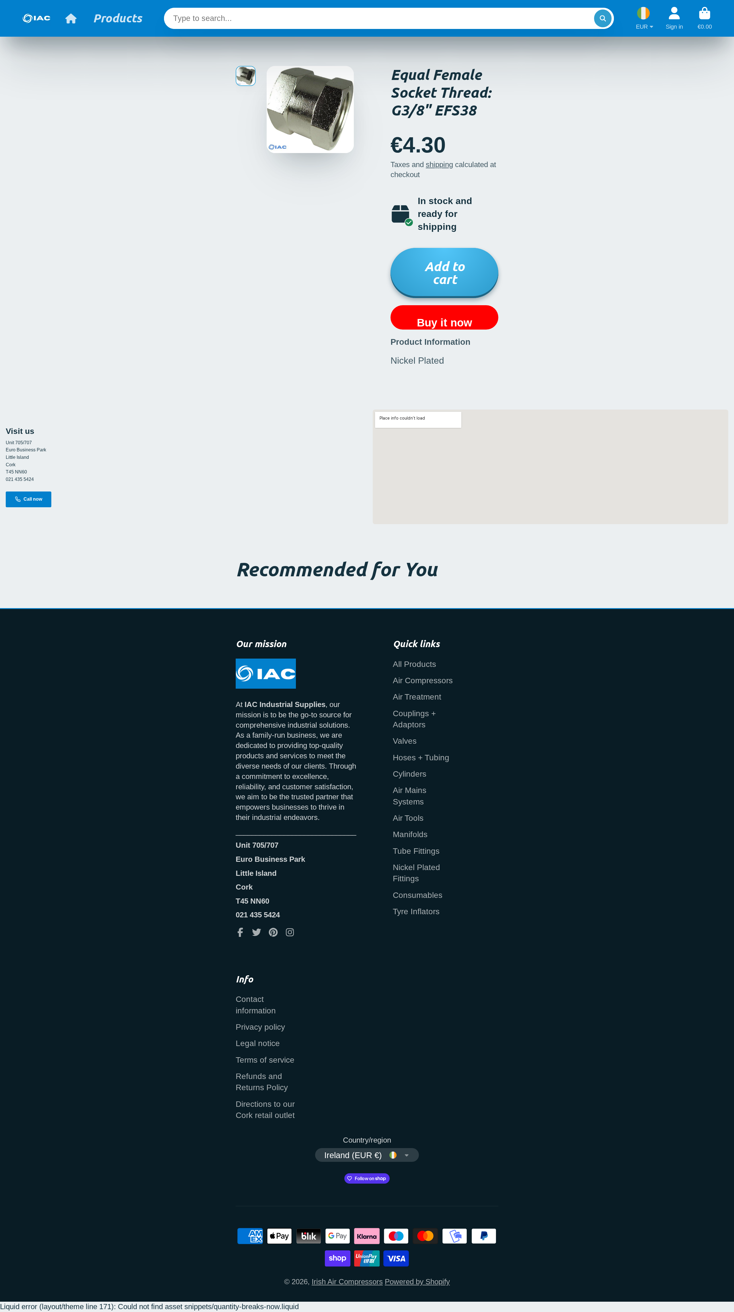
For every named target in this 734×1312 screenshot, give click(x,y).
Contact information (256, 1005)
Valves (405, 741)
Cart (705, 18)
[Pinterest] (273, 932)
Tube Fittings (416, 851)
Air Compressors (423, 680)
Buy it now (444, 322)
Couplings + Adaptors (414, 719)
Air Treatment (417, 696)
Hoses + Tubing (421, 757)
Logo (36, 18)
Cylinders (409, 773)
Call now (33, 499)
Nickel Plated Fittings (416, 873)
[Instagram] (289, 932)
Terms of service (265, 1060)
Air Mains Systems (409, 796)
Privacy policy (260, 1027)
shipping (439, 164)
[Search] (603, 18)
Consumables (417, 895)
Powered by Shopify (417, 1282)
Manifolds (410, 834)
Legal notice (258, 1043)
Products (117, 18)
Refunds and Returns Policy (262, 1082)
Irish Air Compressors (347, 1282)
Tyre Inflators (416, 911)
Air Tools (408, 818)
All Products (414, 664)
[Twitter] (256, 932)
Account (674, 18)
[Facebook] (240, 932)
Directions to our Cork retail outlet (265, 1110)
